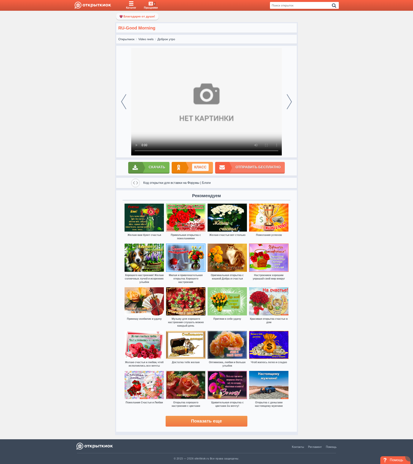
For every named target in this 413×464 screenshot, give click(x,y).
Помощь (331, 447)
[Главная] (92, 5)
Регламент (315, 447)
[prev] (123, 101)
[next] (289, 101)
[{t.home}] (95, 446)
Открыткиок (126, 39)
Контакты (298, 447)
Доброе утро (166, 39)
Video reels (146, 39)
